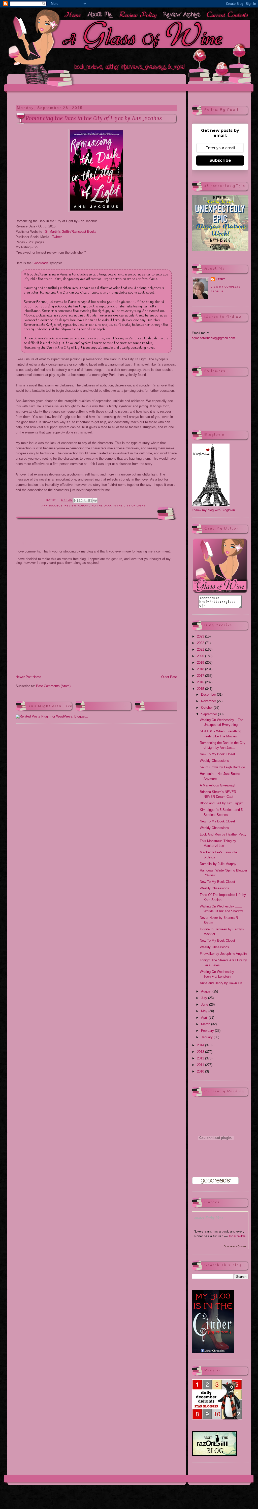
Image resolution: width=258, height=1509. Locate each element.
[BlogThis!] (80, 500)
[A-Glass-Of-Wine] (220, 592)
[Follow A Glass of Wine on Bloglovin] (211, 505)
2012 (201, 1058)
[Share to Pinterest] (95, 500)
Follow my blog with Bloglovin (213, 510)
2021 (201, 649)
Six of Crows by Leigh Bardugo (222, 767)
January (207, 1037)
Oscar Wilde (236, 1236)
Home (37, 677)
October (207, 707)
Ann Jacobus (52, 505)
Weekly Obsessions (214, 761)
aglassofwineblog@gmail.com (213, 338)
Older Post (169, 677)
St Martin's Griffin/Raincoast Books (70, 231)
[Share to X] (85, 500)
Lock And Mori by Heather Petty (223, 834)
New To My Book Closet (217, 754)
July (204, 998)
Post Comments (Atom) (53, 686)
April (205, 1017)
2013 (201, 1052)
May (204, 1011)
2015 (201, 689)
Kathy (220, 279)
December (209, 694)
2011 (201, 1065)
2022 (201, 643)
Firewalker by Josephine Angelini (223, 954)
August (206, 991)
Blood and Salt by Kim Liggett (221, 803)
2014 (201, 1045)
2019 (201, 662)
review (70, 505)
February (208, 1031)
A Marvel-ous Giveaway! (217, 785)
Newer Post (24, 677)
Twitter (57, 237)
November (209, 701)
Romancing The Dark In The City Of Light (111, 505)
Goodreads (40, 263)
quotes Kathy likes (208, 1217)
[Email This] (75, 500)
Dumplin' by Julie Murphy (218, 864)
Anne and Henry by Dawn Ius (221, 983)
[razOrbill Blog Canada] (214, 1455)
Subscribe (220, 160)
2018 (201, 669)
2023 (201, 636)
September (209, 714)
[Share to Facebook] (90, 500)
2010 (201, 1071)
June (205, 1004)
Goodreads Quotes (235, 1246)
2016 (201, 682)
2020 (201, 656)
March (206, 1024)
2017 (201, 676)
